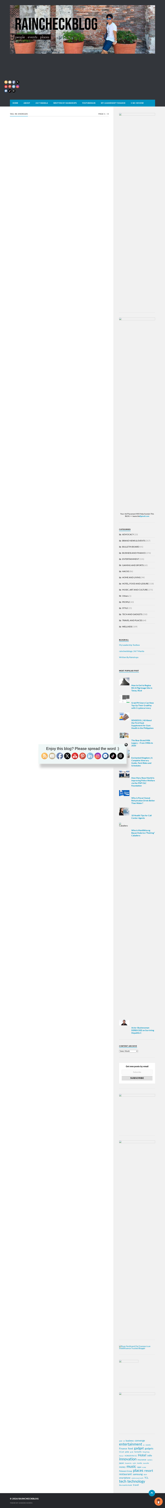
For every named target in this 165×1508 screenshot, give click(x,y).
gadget (139, 1448)
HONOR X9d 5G (131, 1456)
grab (131, 1452)
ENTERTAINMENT (130, 559)
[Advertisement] (82, 73)
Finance (123, 1448)
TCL (146, 1477)
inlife (149, 1455)
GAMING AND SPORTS (133, 565)
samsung (138, 1474)
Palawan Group (125, 1471)
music (131, 1466)
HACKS (125, 571)
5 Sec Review (137, 103)
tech (122, 1481)
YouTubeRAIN (89, 103)
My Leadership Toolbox (113, 103)
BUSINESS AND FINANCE (134, 553)
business (130, 1440)
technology (136, 1481)
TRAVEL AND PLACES (132, 620)
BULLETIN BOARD (130, 546)
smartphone (124, 1477)
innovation (128, 1458)
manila (139, 1463)
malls (134, 1463)
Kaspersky (128, 1463)
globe (127, 1452)
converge (140, 1440)
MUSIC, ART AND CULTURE (135, 589)
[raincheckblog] (82, 29)
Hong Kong (146, 1452)
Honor (121, 1456)
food (130, 1448)
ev (144, 1445)
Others (125, 596)
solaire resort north (137, 1478)
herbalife (138, 1452)
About (27, 103)
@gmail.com (144, 516)
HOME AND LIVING (131, 577)
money (122, 1467)
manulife (146, 1463)
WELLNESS (127, 626)
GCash (121, 1452)
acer (120, 1441)
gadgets (149, 1448)
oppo (139, 1467)
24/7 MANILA (42, 103)
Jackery (149, 1460)
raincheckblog (28, 1498)
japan (121, 1463)
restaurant (125, 1474)
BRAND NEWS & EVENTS (133, 540)
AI (124, 1441)
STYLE (125, 608)
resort (148, 1470)
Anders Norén (25, 1503)
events (148, 1445)
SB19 (145, 1474)
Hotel (142, 1455)
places (138, 1470)
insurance (142, 1459)
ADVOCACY (128, 534)
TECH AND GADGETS (132, 614)
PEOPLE (126, 602)
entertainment (130, 1444)
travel (136, 1485)
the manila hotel (125, 1485)
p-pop (144, 1467)
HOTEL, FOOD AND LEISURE (135, 583)
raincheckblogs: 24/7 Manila (131, 651)
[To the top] (152, 1493)
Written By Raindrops (65, 103)
